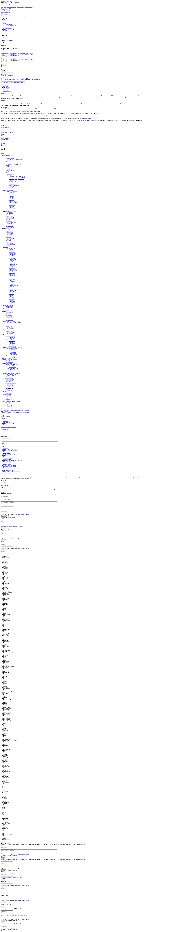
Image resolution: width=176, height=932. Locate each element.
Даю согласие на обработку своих (15, 514)
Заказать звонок (4, 411)
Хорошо (2, 492)
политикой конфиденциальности (15, 526)
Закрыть (3, 541)
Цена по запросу (4, 74)
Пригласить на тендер (6, 431)
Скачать (3, 137)
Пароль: (3, 440)
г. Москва (6, 2)
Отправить (3, 515)
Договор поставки (5, 429)
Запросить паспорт (5, 129)
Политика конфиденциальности (8, 427)
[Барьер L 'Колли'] (17, 53)
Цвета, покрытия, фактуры (6, 73)
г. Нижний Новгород (14, 2)
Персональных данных (23, 514)
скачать (6, 485)
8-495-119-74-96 (65, 118)
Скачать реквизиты (5, 127)
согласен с (12, 526)
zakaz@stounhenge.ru (5, 12)
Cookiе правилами (57, 489)
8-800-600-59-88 (4, 9)
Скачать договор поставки (7, 132)
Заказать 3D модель (24, 412)
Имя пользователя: (6, 438)
